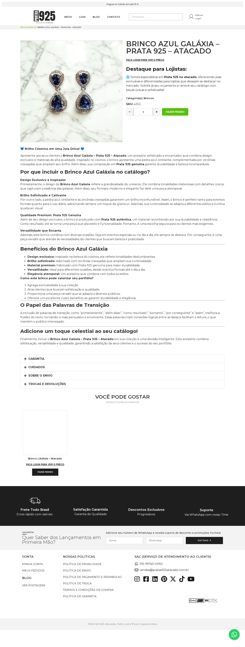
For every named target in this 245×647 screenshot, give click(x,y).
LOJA (82, 16)
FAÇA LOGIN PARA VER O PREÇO (145, 60)
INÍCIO (68, 16)
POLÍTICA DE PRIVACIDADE (82, 564)
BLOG (96, 16)
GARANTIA (36, 358)
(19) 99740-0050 (151, 564)
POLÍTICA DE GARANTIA (79, 596)
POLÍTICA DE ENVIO (77, 570)
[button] (122, 359)
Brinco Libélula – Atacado (45, 458)
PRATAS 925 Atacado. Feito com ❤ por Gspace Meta (122, 624)
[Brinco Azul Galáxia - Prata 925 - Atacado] (71, 91)
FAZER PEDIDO (175, 111)
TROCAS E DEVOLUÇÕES (47, 384)
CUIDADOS (36, 367)
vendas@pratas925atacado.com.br (164, 570)
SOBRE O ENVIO (40, 375)
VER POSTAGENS (33, 585)
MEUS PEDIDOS (33, 570)
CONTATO (113, 16)
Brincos (32, 27)
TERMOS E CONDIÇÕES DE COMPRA (88, 590)
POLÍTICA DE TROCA (77, 583)
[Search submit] (180, 17)
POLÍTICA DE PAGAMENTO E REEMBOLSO (92, 577)
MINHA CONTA (32, 564)
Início (23, 27)
